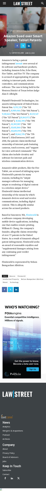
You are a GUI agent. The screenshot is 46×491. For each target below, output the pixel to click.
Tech (12, 31)
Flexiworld (31, 215)
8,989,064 (15, 110)
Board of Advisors (10, 457)
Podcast (6, 435)
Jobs (4, 461)
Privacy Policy (9, 453)
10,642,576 (20, 134)
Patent (5, 282)
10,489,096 (16, 131)
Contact (6, 474)
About (5, 449)
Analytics (6, 426)
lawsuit (18, 63)
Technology (14, 282)
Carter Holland (18, 53)
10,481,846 (15, 127)
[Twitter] (23, 45)
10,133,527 (34, 114)
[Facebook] (17, 45)
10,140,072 (25, 117)
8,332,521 (17, 107)
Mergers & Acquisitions (13, 430)
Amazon (12, 276)
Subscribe (7, 470)
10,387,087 (16, 124)
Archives (6, 439)
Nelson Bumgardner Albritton (32, 279)
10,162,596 (20, 121)
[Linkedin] (28, 45)
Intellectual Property (26, 31)
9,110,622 (6, 114)
